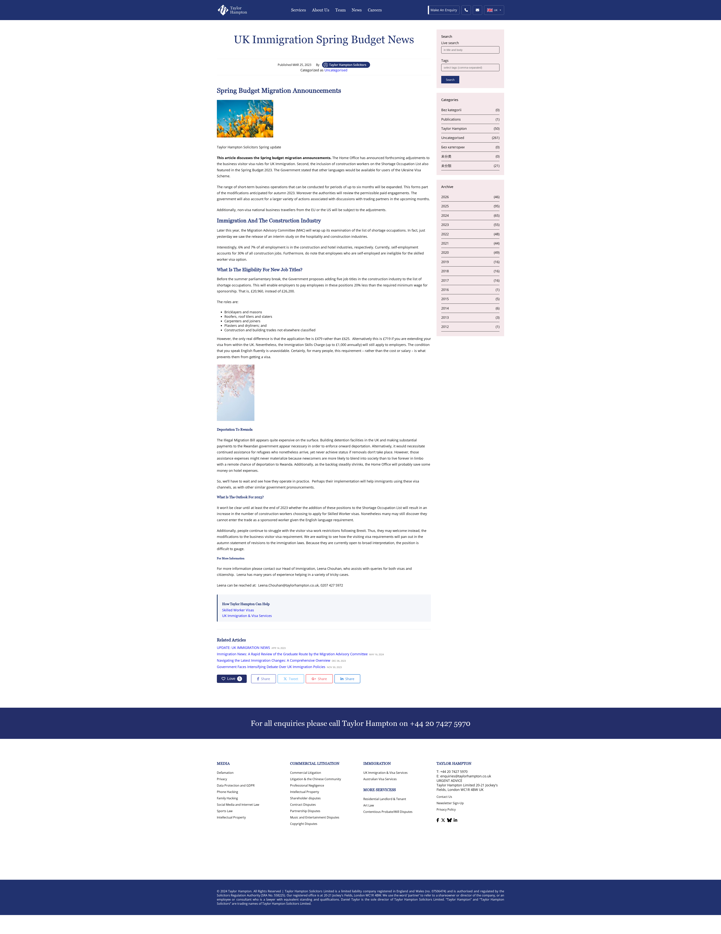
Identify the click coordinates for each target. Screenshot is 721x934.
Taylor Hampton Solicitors (347, 65)
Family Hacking (227, 798)
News (357, 10)
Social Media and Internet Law (238, 805)
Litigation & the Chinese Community (315, 779)
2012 (445, 326)
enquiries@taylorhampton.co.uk (465, 776)
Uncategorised (335, 70)
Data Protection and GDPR (236, 785)
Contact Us (444, 797)
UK (496, 10)
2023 (445, 224)
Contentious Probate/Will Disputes (388, 812)
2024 (445, 215)
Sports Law (224, 811)
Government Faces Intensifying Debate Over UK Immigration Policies (271, 666)
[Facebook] (438, 820)
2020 (445, 252)
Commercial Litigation (305, 773)
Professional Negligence (307, 785)
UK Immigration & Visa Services (247, 615)
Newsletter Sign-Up (450, 803)
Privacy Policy (446, 809)
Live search (450, 43)
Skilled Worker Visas (238, 610)
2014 (445, 308)
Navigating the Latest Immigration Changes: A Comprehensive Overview (273, 660)
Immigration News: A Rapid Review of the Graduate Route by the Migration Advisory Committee (292, 654)
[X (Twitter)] (443, 820)
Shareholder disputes (305, 798)
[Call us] (466, 10)
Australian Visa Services (380, 779)
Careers (375, 10)
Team (340, 10)
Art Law (368, 805)
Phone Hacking (227, 792)
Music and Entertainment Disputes (314, 817)
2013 (445, 317)
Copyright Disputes (303, 824)
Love (234, 679)
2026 (445, 197)
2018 (445, 271)
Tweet (293, 679)
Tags (445, 60)
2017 (445, 280)
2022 (445, 234)
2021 (445, 243)
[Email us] (477, 10)
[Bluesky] (449, 820)
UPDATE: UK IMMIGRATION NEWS (243, 647)
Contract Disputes (303, 805)
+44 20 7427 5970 (440, 723)
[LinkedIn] (455, 820)
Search (450, 80)
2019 (445, 262)
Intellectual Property (231, 817)
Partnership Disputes (305, 811)
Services (298, 10)
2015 (445, 299)
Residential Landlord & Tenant (384, 799)
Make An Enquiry (444, 10)
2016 (445, 289)
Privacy (222, 779)
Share (265, 679)
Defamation (225, 773)
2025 (445, 206)
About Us (320, 10)
